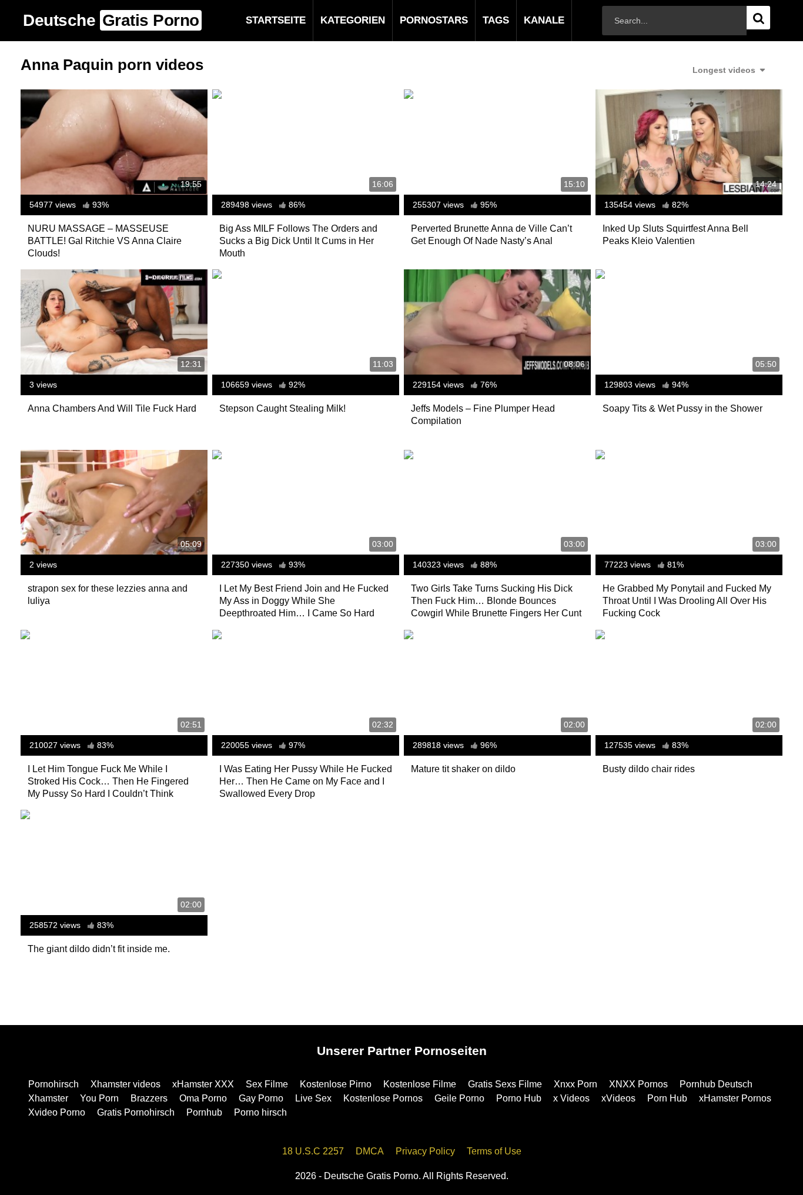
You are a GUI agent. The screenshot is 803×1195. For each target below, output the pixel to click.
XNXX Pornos (638, 1084)
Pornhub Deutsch (716, 1084)
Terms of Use (494, 1151)
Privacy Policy (425, 1151)
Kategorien (334, 20)
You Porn (99, 1098)
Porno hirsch (260, 1112)
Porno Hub (518, 1098)
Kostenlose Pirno (336, 1084)
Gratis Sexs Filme (505, 1084)
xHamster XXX (203, 1084)
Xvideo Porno (56, 1112)
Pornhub (204, 1112)
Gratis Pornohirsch (136, 1112)
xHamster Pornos (735, 1098)
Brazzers (149, 1098)
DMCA (370, 1151)
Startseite (257, 20)
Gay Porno (261, 1098)
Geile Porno (459, 1098)
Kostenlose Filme (419, 1084)
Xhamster (48, 1098)
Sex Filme (267, 1084)
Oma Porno (203, 1098)
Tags (477, 20)
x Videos (571, 1098)
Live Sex (313, 1098)
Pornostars (415, 20)
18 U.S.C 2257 (313, 1151)
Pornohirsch (53, 1084)
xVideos (618, 1098)
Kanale (525, 20)
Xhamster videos (125, 1084)
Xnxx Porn (575, 1084)
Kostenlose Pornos (383, 1098)
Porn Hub (667, 1098)
